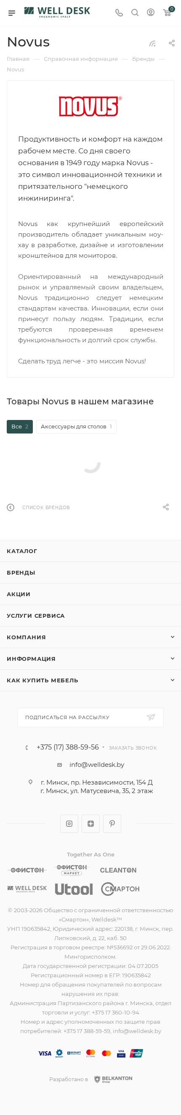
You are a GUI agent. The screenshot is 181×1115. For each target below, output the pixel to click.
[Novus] (90, 106)
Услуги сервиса (36, 615)
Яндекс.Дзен (91, 824)
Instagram (69, 824)
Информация (31, 658)
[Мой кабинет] (150, 13)
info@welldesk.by (96, 765)
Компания (26, 637)
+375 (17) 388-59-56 (68, 747)
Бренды (21, 572)
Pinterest (112, 824)
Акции (19, 594)
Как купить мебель (42, 680)
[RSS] (152, 43)
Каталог (22, 551)
